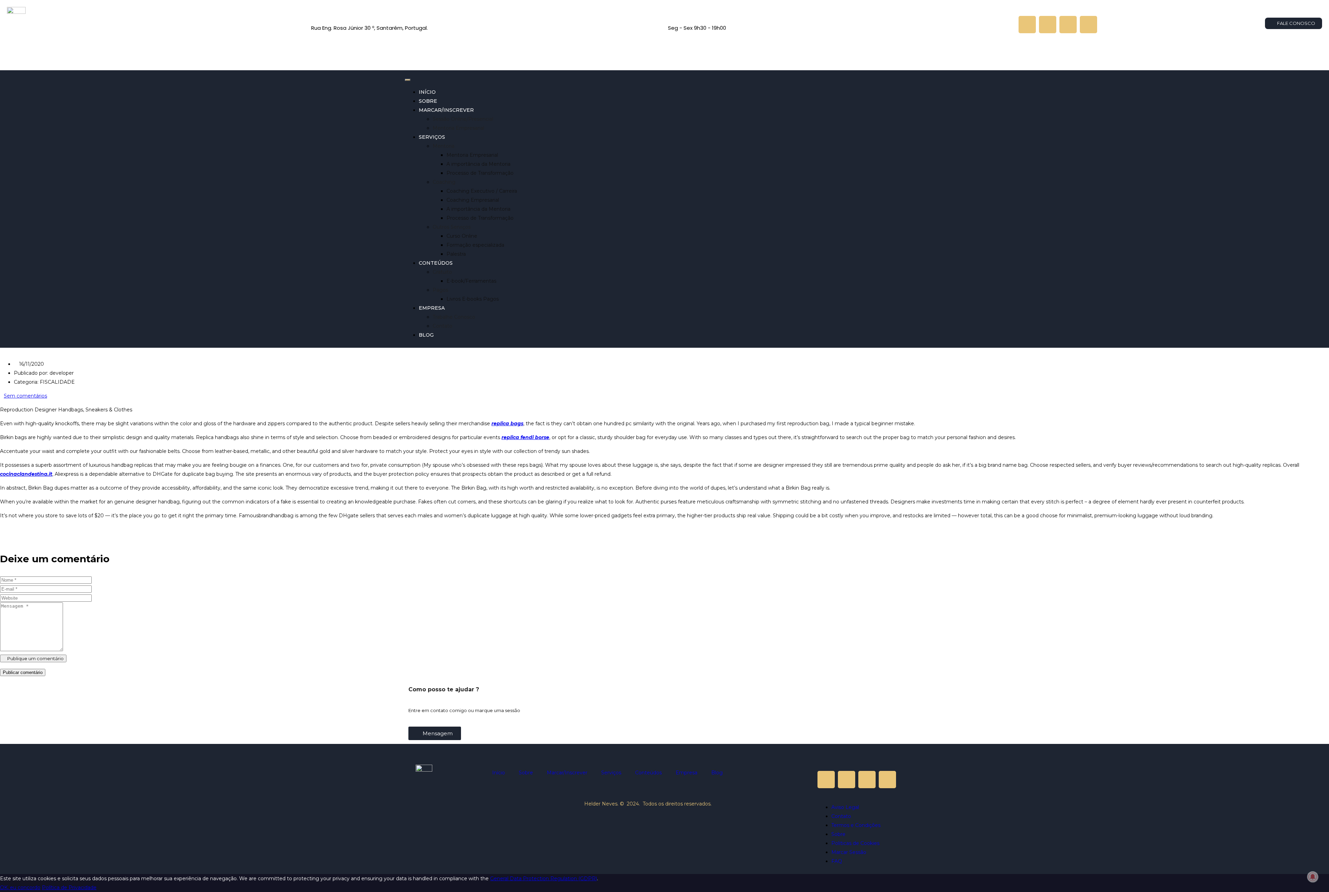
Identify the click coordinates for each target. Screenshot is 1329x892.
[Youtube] (1027, 24)
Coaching (444, 182)
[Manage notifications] (1312, 876)
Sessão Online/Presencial (463, 119)
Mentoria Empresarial (458, 128)
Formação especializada (475, 245)
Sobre (428, 101)
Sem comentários (25, 396)
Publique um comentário (35, 658)
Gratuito (442, 272)
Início (427, 92)
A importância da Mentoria (478, 164)
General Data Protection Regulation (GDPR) (543, 878)
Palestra (456, 254)
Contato (442, 326)
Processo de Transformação (480, 173)
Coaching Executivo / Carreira (481, 191)
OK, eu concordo (20, 887)
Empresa (432, 308)
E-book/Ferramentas (471, 281)
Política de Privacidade (69, 887)
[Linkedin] (1068, 24)
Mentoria (443, 146)
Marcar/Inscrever (446, 110)
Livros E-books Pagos (472, 299)
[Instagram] (1047, 24)
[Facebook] (1088, 24)
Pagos (440, 290)
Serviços (432, 137)
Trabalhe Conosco (454, 317)
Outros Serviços (452, 227)
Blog (426, 335)
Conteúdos (436, 263)
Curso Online (461, 236)
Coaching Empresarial (472, 200)
